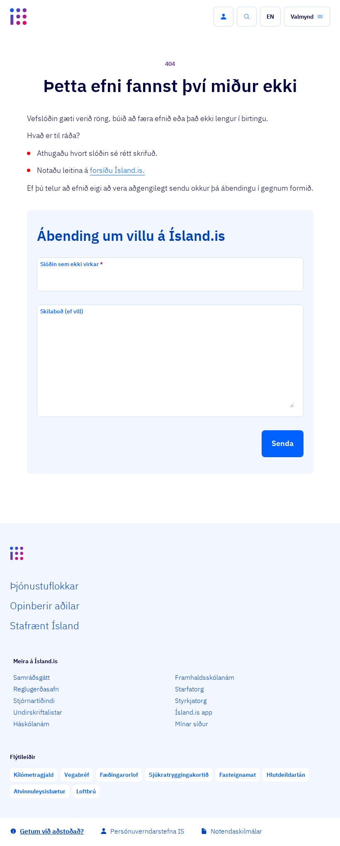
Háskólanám (31, 724)
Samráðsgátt (31, 677)
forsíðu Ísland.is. (117, 170)
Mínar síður (191, 724)
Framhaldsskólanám (204, 677)
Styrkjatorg (190, 700)
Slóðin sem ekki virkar (71, 264)
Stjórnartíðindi (34, 700)
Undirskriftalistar (37, 712)
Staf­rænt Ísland (44, 625)
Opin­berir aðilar (45, 605)
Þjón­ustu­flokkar (44, 585)
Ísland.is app (193, 712)
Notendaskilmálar (236, 831)
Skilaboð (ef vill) (61, 311)
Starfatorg (189, 689)
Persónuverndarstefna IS (147, 831)
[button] (223, 17)
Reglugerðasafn (36, 689)
